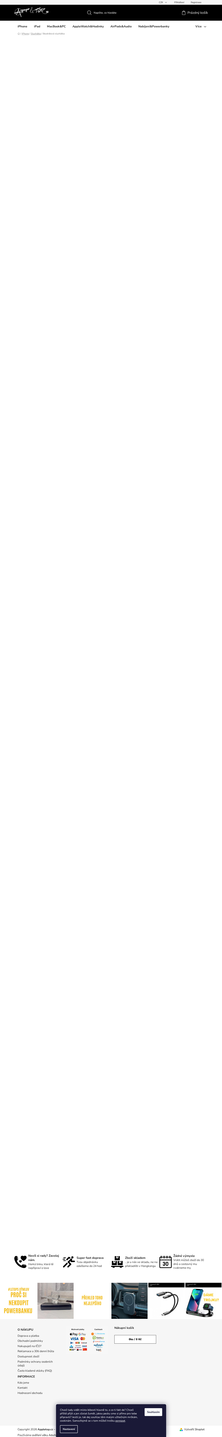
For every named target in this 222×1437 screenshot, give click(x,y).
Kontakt (22, 1388)
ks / (135, 1339)
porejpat (120, 1421)
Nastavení (69, 1429)
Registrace (196, 2)
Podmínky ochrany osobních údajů (35, 1364)
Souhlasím (153, 1412)
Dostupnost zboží (28, 1356)
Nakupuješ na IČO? (29, 1346)
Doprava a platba (28, 1336)
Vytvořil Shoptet (194, 1429)
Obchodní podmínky (30, 1341)
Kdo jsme (23, 1383)
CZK (161, 2)
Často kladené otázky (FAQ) (35, 1371)
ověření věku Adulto (44, 1435)
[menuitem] (22, 26)
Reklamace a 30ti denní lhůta (36, 1351)
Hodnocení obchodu (30, 1393)
